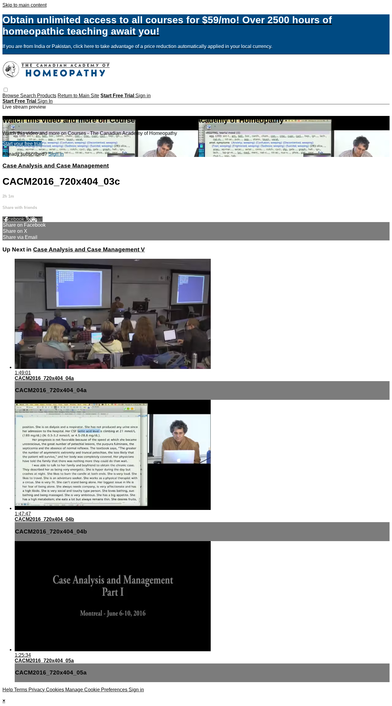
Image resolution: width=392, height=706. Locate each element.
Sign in (143, 95)
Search (28, 95)
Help (8, 689)
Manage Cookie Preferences (97, 689)
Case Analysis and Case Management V (89, 249)
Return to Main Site (78, 95)
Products (46, 95)
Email (36, 219)
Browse (11, 95)
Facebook (13, 219)
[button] (6, 90)
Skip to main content (24, 5)
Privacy (37, 689)
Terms (21, 689)
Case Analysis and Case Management (55, 165)
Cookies (55, 689)
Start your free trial (22, 143)
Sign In (45, 101)
